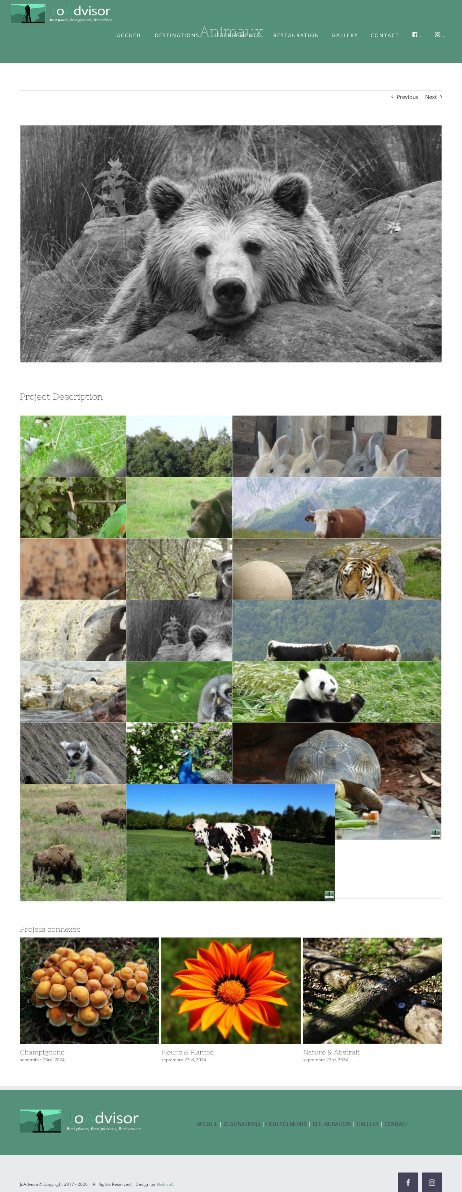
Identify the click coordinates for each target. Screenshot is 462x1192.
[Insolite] (230, 990)
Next (431, 96)
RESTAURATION (332, 1123)
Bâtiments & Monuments (76, 991)
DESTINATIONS (241, 1123)
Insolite (217, 991)
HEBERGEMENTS (286, 1123)
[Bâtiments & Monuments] (89, 990)
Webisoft (165, 1184)
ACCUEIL (207, 1123)
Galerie (102, 991)
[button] (28, 1000)
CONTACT (396, 1123)
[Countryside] (372, 990)
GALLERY (368, 1123)
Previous (407, 96)
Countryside (359, 991)
